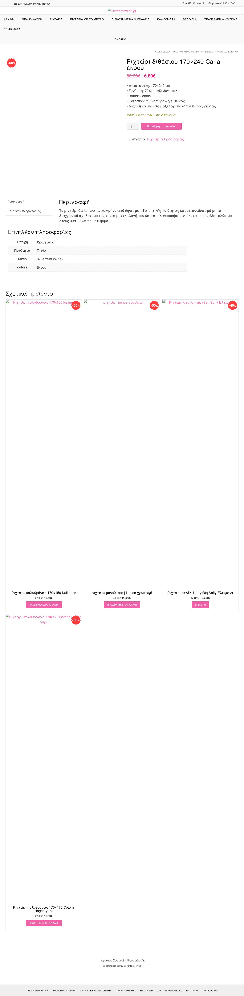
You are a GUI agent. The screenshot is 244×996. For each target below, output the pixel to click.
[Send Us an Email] (4, 3)
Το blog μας (211, 990)
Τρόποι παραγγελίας (64, 990)
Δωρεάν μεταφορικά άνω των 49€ (32, 3)
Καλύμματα (166, 19)
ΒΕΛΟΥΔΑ (190, 19)
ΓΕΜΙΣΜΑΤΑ (12, 29)
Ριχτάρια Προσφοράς (183, 51)
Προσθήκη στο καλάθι (161, 126)
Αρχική (9, 19)
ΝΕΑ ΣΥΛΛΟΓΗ (32, 19)
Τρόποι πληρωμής (126, 990)
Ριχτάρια (56, 19)
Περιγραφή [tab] (16, 201)
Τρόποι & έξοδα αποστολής (95, 990)
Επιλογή (200, 604)
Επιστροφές (146, 990)
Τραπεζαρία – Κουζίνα (220, 19)
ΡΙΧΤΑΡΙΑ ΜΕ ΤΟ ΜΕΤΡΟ (87, 19)
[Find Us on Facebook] (8, 3)
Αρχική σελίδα (162, 51)
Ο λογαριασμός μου (37, 990)
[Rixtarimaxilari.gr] (122, 10)
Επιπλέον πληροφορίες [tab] (24, 211)
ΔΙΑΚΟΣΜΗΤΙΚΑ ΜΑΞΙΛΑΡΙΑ (130, 19)
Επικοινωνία (193, 990)
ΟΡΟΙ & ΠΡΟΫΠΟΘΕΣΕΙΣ (170, 990)
